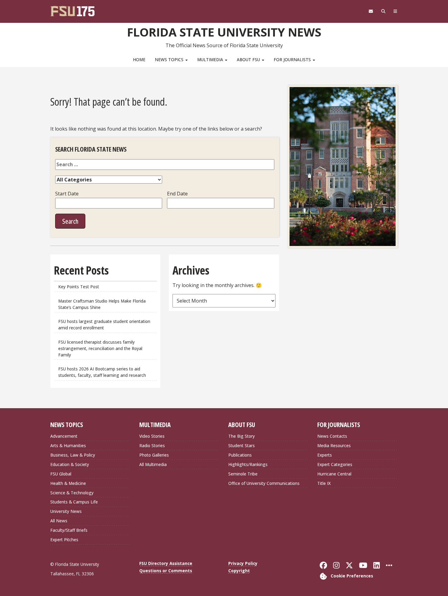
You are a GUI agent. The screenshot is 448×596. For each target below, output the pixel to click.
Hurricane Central (334, 474)
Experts (324, 455)
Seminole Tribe (243, 474)
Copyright (239, 570)
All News (58, 521)
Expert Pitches (64, 539)
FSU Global (60, 474)
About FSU (249, 59)
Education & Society (69, 464)
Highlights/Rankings (248, 464)
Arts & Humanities (68, 445)
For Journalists (293, 59)
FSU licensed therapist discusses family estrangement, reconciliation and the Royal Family (100, 348)
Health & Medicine (68, 483)
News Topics (170, 59)
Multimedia (210, 59)
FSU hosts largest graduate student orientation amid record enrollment (104, 324)
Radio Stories (152, 445)
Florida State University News (224, 32)
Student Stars (241, 445)
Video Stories (152, 436)
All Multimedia (153, 464)
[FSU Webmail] (370, 11)
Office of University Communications (264, 483)
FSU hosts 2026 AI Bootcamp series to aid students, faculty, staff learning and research (102, 372)
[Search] (383, 11)
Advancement (63, 436)
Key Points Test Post (78, 286)
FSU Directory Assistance (165, 563)
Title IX (324, 483)
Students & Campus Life (74, 502)
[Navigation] (395, 11)
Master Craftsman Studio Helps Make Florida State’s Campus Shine (102, 304)
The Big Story (241, 436)
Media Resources (334, 445)
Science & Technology (72, 493)
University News (66, 511)
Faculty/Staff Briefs (68, 530)
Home (139, 59)
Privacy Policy (243, 563)
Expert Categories (334, 464)
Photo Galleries (154, 455)
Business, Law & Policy (72, 455)
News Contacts (332, 436)
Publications (240, 455)
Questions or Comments (165, 570)
